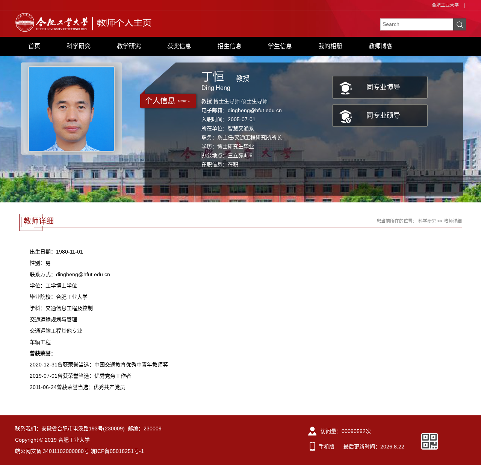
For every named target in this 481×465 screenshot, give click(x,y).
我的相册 (330, 46)
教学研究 (129, 46)
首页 (34, 46)
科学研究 (79, 46)
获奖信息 (179, 46)
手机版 (326, 447)
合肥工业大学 (445, 5)
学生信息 (280, 46)
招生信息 (230, 46)
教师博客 (381, 46)
